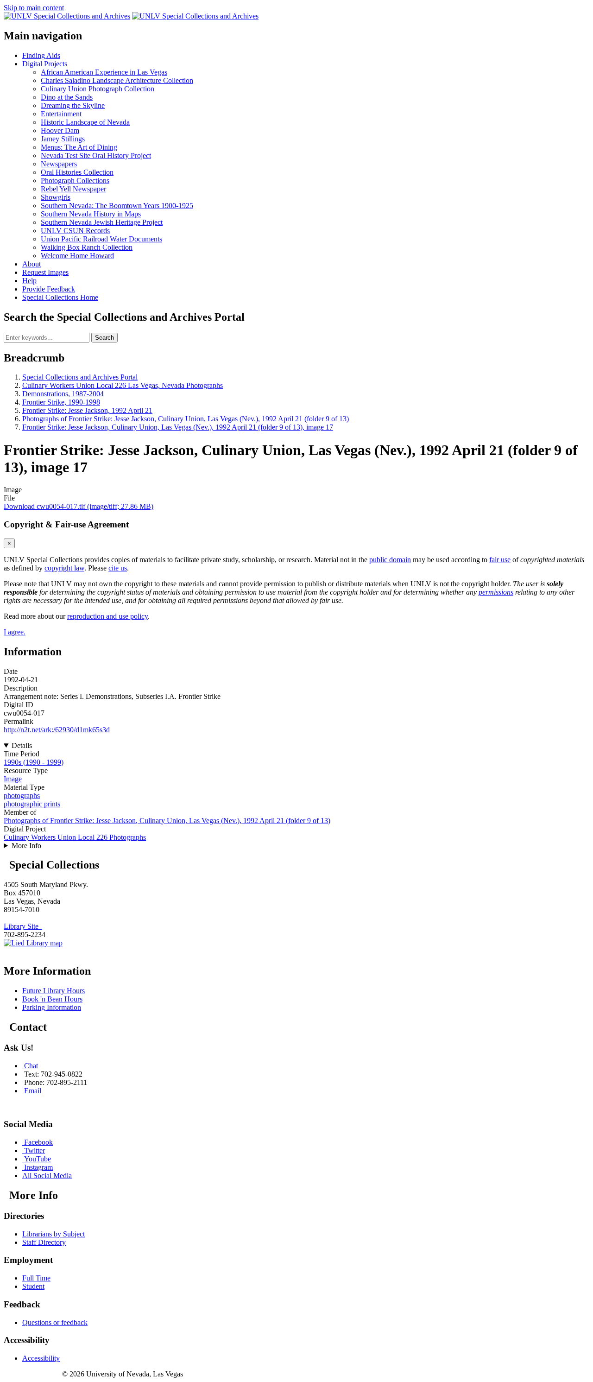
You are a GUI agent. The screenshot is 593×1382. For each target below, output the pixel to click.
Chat (31, 1066)
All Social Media (47, 1175)
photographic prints (32, 804)
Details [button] (22, 745)
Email (32, 1091)
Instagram (38, 1167)
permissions (496, 592)
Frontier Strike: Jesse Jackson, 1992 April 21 (87, 410)
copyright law (64, 568)
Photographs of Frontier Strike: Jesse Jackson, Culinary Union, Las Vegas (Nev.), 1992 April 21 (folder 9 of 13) (185, 419)
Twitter (34, 1150)
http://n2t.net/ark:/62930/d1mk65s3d (57, 730)
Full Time (36, 1278)
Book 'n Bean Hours (52, 999)
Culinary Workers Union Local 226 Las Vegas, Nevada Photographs (122, 385)
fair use (500, 560)
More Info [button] (26, 845)
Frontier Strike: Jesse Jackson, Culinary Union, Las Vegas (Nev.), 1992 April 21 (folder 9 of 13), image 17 (177, 427)
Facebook (38, 1142)
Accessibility (41, 1358)
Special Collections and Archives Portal (80, 377)
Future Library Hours (53, 991)
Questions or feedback (55, 1322)
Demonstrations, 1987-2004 (63, 394)
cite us (117, 568)
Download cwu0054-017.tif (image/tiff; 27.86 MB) (78, 506)
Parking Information (51, 1007)
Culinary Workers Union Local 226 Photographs (75, 837)
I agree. (14, 632)
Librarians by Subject (53, 1234)
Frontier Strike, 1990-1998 (61, 402)
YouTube (37, 1159)
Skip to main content (34, 8)
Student (33, 1286)
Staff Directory (44, 1242)
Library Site (23, 926)
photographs (22, 795)
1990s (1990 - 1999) (33, 762)
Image (13, 779)
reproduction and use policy (107, 616)
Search (104, 337)
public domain (390, 560)
